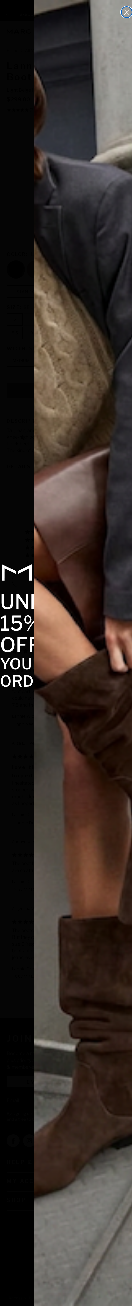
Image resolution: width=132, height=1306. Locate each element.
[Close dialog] (126, 12)
